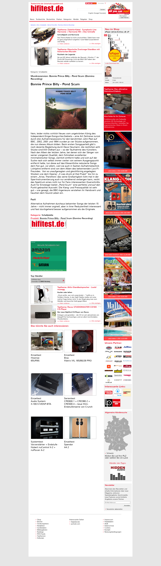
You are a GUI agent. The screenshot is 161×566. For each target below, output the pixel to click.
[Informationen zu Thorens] (127, 376)
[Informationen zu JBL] (109, 367)
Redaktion (41, 526)
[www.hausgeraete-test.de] (118, 398)
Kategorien (68, 19)
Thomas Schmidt (117, 78)
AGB (106, 524)
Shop (90, 19)
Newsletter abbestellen (115, 509)
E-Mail (114, 80)
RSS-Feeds (41, 534)
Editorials (40, 538)
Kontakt (107, 530)
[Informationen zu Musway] (109, 371)
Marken (59, 19)
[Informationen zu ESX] (109, 357)
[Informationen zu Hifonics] (127, 362)
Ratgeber (83, 19)
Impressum (109, 519)
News (32, 19)
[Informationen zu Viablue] (109, 381)
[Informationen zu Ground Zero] (109, 362)
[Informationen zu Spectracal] (118, 376)
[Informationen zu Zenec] (127, 381)
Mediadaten (109, 522)
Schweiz (110, 453)
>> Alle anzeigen (95, 44)
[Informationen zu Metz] (127, 367)
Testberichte (40, 19)
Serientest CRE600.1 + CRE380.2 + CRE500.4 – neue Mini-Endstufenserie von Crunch (78, 402)
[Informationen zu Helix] (118, 362)
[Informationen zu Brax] (109, 352)
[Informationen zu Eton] (118, 357)
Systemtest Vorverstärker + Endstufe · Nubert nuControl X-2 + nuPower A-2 (45, 446)
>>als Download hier (112, 63)
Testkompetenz (43, 524)
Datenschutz (109, 526)
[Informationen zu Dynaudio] (118, 352)
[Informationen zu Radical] (109, 376)
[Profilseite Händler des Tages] (117, 479)
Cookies (108, 528)
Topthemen (41, 536)
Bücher (39, 522)
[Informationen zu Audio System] (118, 348)
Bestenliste (50, 19)
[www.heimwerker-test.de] (127, 398)
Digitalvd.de (75, 522)
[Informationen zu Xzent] (118, 381)
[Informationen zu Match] (118, 367)
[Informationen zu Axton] (127, 348)
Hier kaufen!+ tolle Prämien (124, 16)
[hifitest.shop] (116, 408)
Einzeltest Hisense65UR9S (36, 358)
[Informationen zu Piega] (127, 371)
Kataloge (40, 532)
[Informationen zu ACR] (109, 348)
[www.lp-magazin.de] (109, 408)
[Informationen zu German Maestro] (127, 357)
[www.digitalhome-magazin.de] (109, 398)
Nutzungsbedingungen (113, 532)
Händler (76, 19)
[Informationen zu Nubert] (118, 371)
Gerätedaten (41, 528)
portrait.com (75, 524)
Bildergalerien (42, 530)
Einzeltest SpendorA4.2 (69, 444)
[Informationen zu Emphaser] (127, 352)
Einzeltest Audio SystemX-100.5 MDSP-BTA (41, 401)
